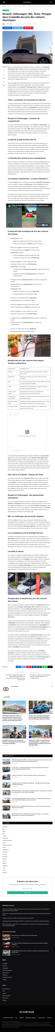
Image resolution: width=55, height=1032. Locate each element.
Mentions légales (6, 995)
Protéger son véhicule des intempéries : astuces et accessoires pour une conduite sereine (40, 676)
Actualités (5, 10)
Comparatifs (5, 838)
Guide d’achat (6, 849)
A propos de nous (6, 988)
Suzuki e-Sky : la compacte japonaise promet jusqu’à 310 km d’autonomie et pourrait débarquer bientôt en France (39, 717)
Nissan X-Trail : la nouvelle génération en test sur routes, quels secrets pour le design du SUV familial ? (31, 807)
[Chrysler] (27, 2)
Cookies (4, 993)
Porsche (4, 861)
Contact (4, 1000)
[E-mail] (3, 85)
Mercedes (5, 856)
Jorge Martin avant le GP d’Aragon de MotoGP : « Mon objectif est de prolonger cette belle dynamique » (14, 742)
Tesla (4, 868)
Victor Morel (9, 23)
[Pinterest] (3, 81)
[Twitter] (3, 74)
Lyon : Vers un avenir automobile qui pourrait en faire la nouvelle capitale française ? (30, 944)
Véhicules (5, 872)
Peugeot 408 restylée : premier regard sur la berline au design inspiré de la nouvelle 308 (30, 951)
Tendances (5, 865)
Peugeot (5, 858)
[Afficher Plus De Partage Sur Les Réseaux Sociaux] (35, 28)
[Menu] (4, 2)
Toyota (4, 870)
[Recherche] (51, 2)
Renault (4, 863)
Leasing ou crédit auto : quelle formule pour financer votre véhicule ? (29, 775)
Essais (4, 847)
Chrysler (4, 836)
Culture (4, 842)
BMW (4, 831)
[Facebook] (3, 70)
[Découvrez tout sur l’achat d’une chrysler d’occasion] (6, 937)
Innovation (5, 852)
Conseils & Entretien (7, 840)
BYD (4, 833)
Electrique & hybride (7, 845)
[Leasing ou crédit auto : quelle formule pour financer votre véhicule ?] (6, 777)
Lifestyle (5, 854)
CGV (3, 991)
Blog (4, 829)
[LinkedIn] (3, 78)
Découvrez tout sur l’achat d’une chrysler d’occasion (24, 935)
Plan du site (5, 998)
